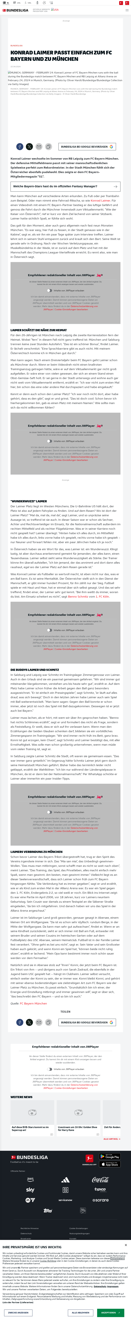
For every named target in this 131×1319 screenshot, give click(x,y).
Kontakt (72, 1239)
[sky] (30, 1190)
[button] (127, 10)
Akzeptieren (108, 1313)
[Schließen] (125, 1245)
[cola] (101, 1179)
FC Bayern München (33, 1003)
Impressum (113, 1287)
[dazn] (65, 1190)
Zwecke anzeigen (18, 1313)
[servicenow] (65, 1200)
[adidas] (65, 1179)
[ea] (30, 1200)
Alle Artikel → (112, 1138)
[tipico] (101, 1190)
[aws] (30, 1179)
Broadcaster (26, 1239)
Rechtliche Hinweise (30, 1229)
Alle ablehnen (80, 1313)
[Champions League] (44, 3)
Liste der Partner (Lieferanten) (18, 1303)
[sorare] (101, 1200)
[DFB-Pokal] (37, 3)
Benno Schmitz (78, 596)
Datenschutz (26, 1234)
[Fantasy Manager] (127, 3)
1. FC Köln (102, 596)
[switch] (49, 290)
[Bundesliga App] (121, 3)
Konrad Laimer (100, 200)
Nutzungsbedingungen (79, 1234)
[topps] (48, 1210)
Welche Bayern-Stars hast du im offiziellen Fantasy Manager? (55, 186)
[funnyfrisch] (83, 1210)
